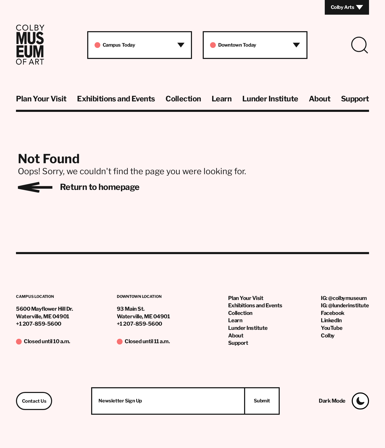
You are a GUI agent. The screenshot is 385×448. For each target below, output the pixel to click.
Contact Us (34, 401)
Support (355, 99)
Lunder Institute (270, 99)
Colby (328, 335)
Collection (183, 99)
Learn (222, 99)
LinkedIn (331, 320)
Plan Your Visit (41, 99)
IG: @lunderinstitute (345, 305)
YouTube (331, 328)
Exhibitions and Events (116, 99)
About (319, 99)
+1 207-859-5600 (38, 323)
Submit (262, 401)
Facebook (332, 313)
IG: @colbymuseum (344, 298)
